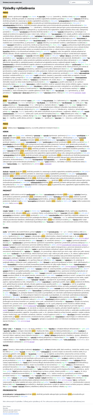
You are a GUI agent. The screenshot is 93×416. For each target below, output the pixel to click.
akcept (14, 380)
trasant (42, 273)
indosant (31, 277)
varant (15, 386)
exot (76, 371)
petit (47, 162)
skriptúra (36, 349)
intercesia (30, 84)
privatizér (50, 306)
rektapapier (45, 352)
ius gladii (10, 88)
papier (5, 349)
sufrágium (38, 36)
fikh (62, 113)
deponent (69, 301)
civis (9, 329)
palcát (83, 88)
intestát (39, 240)
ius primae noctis (40, 40)
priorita (40, 66)
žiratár (42, 280)
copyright (42, 16)
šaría (44, 116)
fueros (75, 219)
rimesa (14, 378)
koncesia (50, 222)
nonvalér (39, 375)
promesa (85, 375)
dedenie (6, 171)
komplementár (79, 264)
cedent (29, 286)
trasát (5, 275)
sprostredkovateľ (66, 245)
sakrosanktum (84, 73)
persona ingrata (31, 234)
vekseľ (43, 378)
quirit (72, 337)
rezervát (29, 56)
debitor (16, 269)
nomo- (29, 100)
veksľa (31, 378)
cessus (9, 288)
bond (25, 362)
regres (53, 51)
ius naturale (60, 90)
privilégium (19, 56)
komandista (12, 264)
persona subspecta (80, 234)
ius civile (74, 100)
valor (38, 373)
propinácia (47, 53)
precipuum (24, 32)
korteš (36, 251)
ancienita (21, 69)
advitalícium (48, 38)
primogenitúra (64, 21)
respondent (60, 317)
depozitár (77, 299)
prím (45, 73)
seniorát (16, 29)
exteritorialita (54, 215)
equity (61, 105)
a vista (64, 358)
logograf (34, 319)
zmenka (69, 380)
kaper (19, 256)
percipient (24, 297)
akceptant (53, 297)
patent (40, 43)
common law (44, 109)
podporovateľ (32, 306)
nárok (5, 135)
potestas (37, 135)
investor (11, 310)
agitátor (27, 251)
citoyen (18, 329)
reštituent (21, 308)
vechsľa (37, 378)
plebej (47, 335)
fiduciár (16, 295)
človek (28, 321)
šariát (54, 116)
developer (71, 314)
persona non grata (18, 234)
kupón (77, 367)
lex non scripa (24, 105)
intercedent (37, 290)
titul (53, 138)
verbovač (15, 253)
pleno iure (26, 93)
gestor (12, 247)
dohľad (10, 260)
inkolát (85, 60)
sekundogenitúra (9, 25)
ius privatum (48, 100)
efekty (68, 365)
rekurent (6, 258)
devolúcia (86, 36)
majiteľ (5, 310)
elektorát (59, 36)
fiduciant (13, 293)
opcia (64, 45)
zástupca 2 (6, 247)
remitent (59, 275)
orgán (69, 240)
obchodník (74, 266)
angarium (53, 82)
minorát (77, 19)
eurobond (72, 362)
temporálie (71, 80)
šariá (49, 116)
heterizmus (81, 38)
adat (84, 113)
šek (74, 380)
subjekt (38, 232)
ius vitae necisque (46, 88)
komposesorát (8, 64)
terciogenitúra (12, 27)
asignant (39, 269)
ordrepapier (54, 356)
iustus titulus (12, 164)
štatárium (21, 128)
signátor (68, 260)
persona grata (54, 232)
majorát (83, 16)
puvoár (25, 16)
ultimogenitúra (36, 182)
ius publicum (12, 103)
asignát (5, 271)
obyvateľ (31, 342)
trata (68, 378)
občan (86, 238)
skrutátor (22, 260)
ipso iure (58, 118)
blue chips (30, 367)
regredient (46, 282)
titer (48, 349)
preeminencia (8, 66)
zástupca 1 (85, 245)
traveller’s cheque (56, 382)
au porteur (32, 354)
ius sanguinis (56, 34)
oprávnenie (78, 93)
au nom (22, 352)
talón (39, 369)
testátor (6, 240)
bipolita (51, 329)
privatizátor (41, 306)
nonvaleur (26, 375)
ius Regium (41, 103)
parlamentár (17, 243)
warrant (21, 386)
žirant (37, 277)
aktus (68, 56)
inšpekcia (55, 258)
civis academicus (70, 339)
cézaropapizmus (81, 77)
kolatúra (34, 80)
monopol (10, 45)
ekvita (79, 105)
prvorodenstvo (8, 394)
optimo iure (17, 93)
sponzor (41, 303)
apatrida (7, 331)
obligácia (77, 360)
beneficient (50, 299)
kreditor (81, 266)
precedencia (78, 69)
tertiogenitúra (24, 27)
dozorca (15, 260)
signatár (59, 260)
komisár (6, 245)
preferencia (76, 64)
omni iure (47, 93)
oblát (85, 297)
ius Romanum (67, 103)
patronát (37, 77)
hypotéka (6, 51)
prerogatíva (85, 71)
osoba (5, 232)
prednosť (6, 194)
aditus (62, 56)
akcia (28, 360)
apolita (13, 331)
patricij (33, 337)
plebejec (53, 335)
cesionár (57, 288)
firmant (46, 262)
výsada (84, 93)
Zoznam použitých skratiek (11, 413)
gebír (10, 135)
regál (36, 75)
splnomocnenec (76, 245)
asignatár (52, 271)
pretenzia (82, 138)
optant (27, 236)
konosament (20, 384)
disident (23, 339)
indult (11, 211)
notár (34, 249)
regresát (66, 284)
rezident (81, 331)
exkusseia (57, 217)
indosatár (35, 280)
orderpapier (45, 356)
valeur (44, 373)
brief (14, 371)
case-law (15, 111)
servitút (20, 58)
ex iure (38, 118)
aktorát (16, 86)
